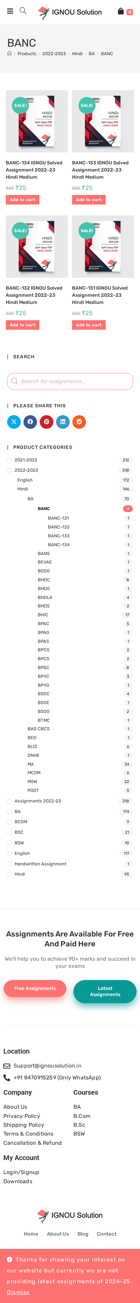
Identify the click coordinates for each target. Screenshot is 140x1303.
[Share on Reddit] (79, 422)
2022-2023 (26, 470)
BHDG (44, 588)
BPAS (43, 641)
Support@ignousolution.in (48, 1065)
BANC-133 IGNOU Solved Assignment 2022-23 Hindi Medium (100, 170)
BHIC (43, 614)
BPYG (43, 685)
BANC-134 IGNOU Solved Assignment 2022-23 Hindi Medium (34, 170)
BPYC (43, 676)
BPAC (43, 623)
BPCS (43, 658)
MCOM (34, 772)
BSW (19, 842)
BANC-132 (59, 527)
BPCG (44, 649)
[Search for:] (21, 12)
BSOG (44, 711)
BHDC (44, 579)
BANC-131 (58, 518)
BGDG (44, 570)
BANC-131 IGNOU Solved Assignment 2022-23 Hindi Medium (100, 295)
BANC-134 (59, 544)
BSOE (43, 702)
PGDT (33, 790)
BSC (19, 832)
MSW (32, 781)
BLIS (32, 746)
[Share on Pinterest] (46, 422)
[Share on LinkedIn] (63, 422)
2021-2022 (26, 459)
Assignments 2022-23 (38, 800)
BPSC (43, 667)
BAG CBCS (39, 728)
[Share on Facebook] (30, 422)
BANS (44, 553)
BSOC (44, 693)
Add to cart (22, 199)
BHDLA (45, 597)
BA (31, 498)
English (25, 480)
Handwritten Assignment (40, 863)
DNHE (33, 755)
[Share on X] (14, 422)
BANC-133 (59, 535)
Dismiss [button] (18, 1292)
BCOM (21, 821)
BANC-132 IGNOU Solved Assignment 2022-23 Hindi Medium (34, 295)
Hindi (22, 488)
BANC (107, 53)
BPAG (43, 632)
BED (32, 737)
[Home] (9, 53)
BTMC (44, 720)
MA (31, 764)
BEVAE (45, 562)
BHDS (44, 605)
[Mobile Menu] (11, 12)
